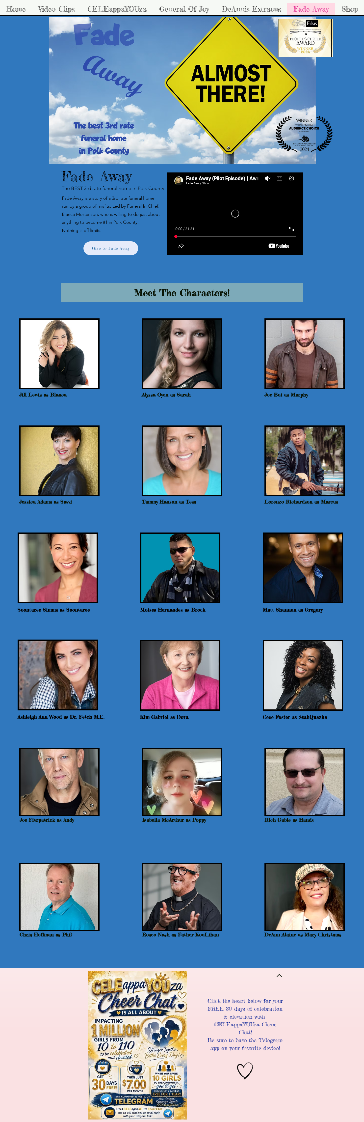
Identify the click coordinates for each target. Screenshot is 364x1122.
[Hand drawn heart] (245, 1071)
